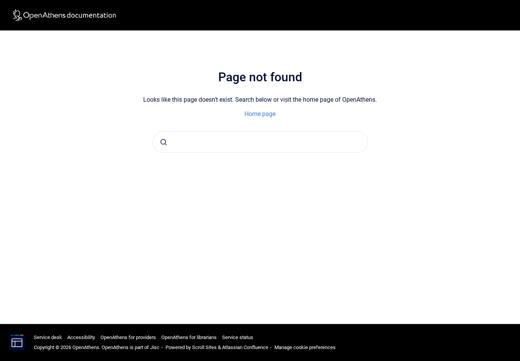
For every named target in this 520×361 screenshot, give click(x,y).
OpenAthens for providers (128, 337)
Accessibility (81, 337)
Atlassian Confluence (245, 347)
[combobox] (260, 142)
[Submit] (163, 142)
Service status (237, 337)
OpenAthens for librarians (189, 337)
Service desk (48, 337)
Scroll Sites (204, 347)
